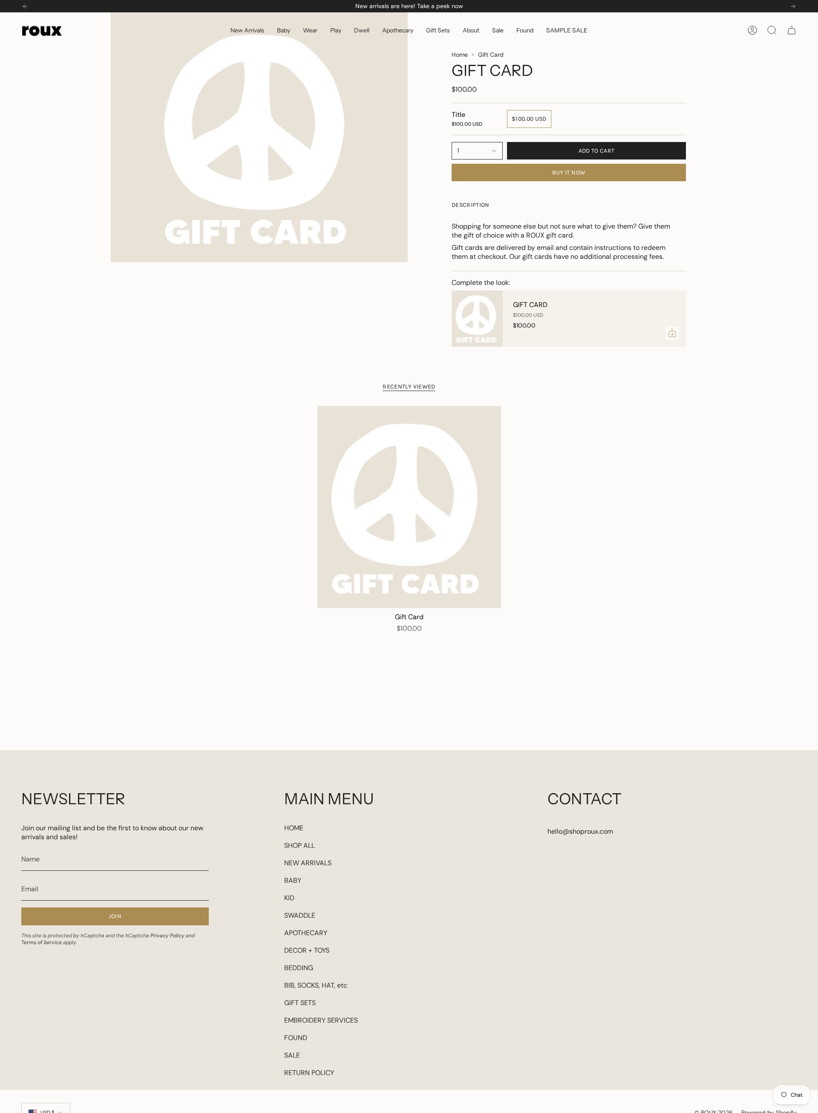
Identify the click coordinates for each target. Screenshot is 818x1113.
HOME (293, 827)
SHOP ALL (299, 845)
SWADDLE (299, 915)
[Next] (793, 6)
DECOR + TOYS (306, 950)
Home (460, 54)
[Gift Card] (477, 318)
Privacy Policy (167, 935)
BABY (292, 880)
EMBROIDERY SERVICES (321, 1020)
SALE (292, 1055)
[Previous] (25, 6)
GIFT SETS (300, 1002)
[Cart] (791, 30)
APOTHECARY (305, 932)
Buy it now (569, 172)
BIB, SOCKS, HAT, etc (315, 985)
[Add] (672, 333)
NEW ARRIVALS (307, 862)
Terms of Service (41, 942)
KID (289, 897)
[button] (284, 30)
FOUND (295, 1037)
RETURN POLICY (309, 1072)
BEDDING (298, 967)
